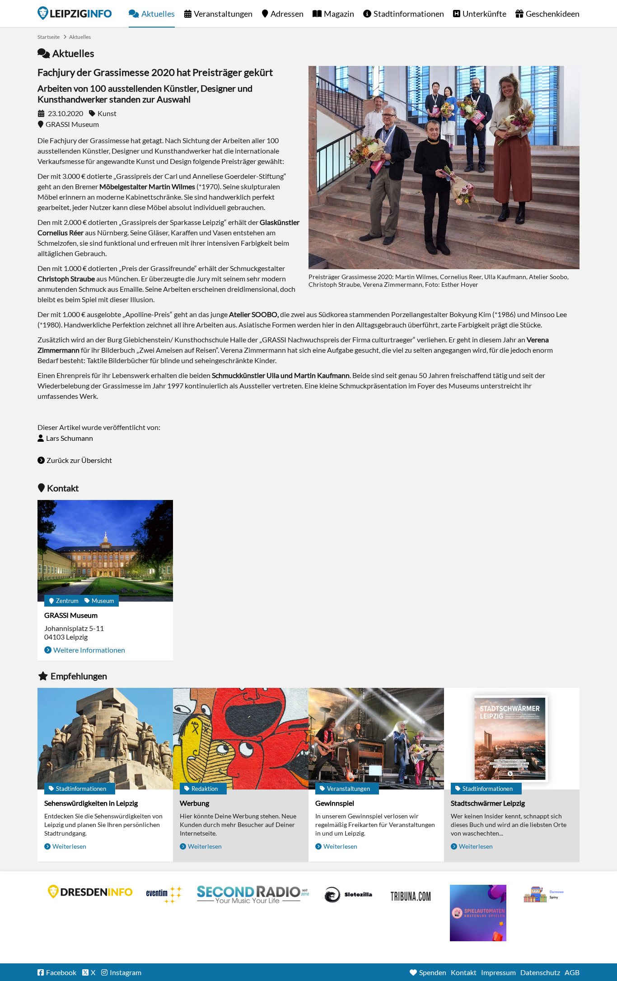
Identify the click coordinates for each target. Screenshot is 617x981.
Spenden (432, 972)
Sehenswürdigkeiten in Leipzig (91, 803)
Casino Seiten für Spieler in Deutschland (348, 895)
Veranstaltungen (223, 14)
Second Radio (253, 895)
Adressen (287, 14)
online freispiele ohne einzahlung (478, 913)
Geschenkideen (553, 14)
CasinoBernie (411, 895)
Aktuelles (158, 14)
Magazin (339, 14)
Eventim (164, 895)
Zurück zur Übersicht (79, 460)
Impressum (498, 972)
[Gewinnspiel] (376, 738)
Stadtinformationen (409, 14)
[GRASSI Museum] (105, 551)
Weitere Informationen (89, 649)
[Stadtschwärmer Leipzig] (512, 738)
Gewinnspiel (334, 803)
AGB (572, 972)
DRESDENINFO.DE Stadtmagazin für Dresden (90, 891)
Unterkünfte (484, 14)
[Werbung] (240, 738)
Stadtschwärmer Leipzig (488, 803)
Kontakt (464, 972)
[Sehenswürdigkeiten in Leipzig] (105, 738)
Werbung (194, 803)
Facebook (61, 972)
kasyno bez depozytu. (545, 895)
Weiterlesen (69, 846)
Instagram (125, 972)
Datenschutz (540, 972)
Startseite (74, 13)
